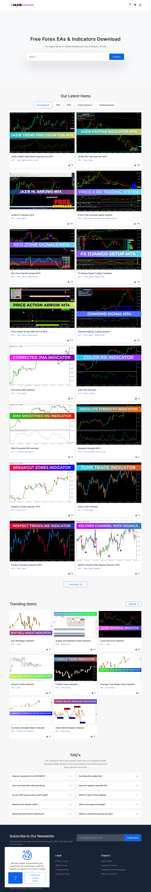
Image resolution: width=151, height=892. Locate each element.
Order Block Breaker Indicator (70, 728)
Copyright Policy (62, 874)
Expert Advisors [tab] (85, 105)
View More (74, 584)
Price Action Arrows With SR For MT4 (29, 331)
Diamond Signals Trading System (94, 331)
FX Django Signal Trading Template (95, 273)
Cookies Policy (62, 869)
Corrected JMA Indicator (23, 390)
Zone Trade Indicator (88, 507)
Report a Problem (109, 874)
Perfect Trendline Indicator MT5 (26, 565)
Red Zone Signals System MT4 (25, 273)
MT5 (12, 393)
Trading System (111, 218)
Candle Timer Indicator (67, 684)
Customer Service (109, 865)
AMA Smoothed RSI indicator (25, 448)
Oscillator (97, 218)
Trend (19, 160)
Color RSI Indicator (87, 390)
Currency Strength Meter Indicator (28, 728)
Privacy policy (61, 861)
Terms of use (61, 865)
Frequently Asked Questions (113, 869)
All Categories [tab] (43, 105)
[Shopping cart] (135, 5)
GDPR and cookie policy (35, 878)
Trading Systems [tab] (106, 105)
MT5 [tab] (69, 105)
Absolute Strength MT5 (89, 448)
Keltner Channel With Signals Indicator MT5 (99, 565)
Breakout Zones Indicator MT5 (25, 507)
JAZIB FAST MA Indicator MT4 (92, 156)
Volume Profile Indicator (22, 684)
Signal (24, 160)
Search (117, 57)
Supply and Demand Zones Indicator (73, 641)
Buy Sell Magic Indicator (22, 641)
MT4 (12, 160)
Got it (15, 878)
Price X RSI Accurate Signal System (95, 215)
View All (132, 604)
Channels (30, 160)
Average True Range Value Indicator (117, 684)
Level (36, 160)
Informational (29, 452)
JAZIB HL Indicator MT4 (22, 215)
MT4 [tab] (58, 105)
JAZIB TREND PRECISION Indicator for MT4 (32, 156)
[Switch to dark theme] (130, 3)
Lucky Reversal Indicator (112, 641)
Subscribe (132, 837)
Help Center (106, 861)
